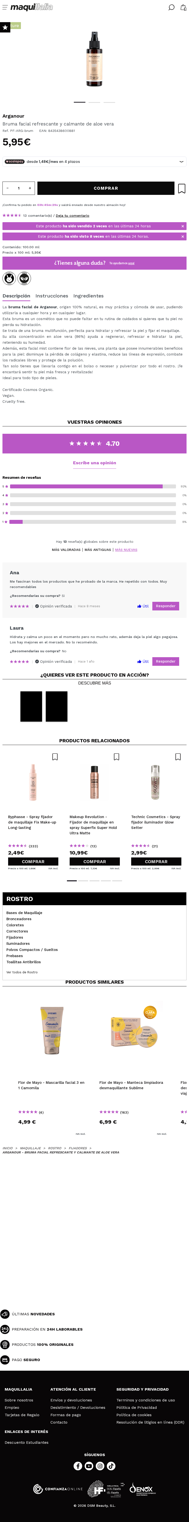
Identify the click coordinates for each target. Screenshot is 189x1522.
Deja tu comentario (72, 215)
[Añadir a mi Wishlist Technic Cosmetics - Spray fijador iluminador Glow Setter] (156, 756)
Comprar (33, 861)
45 (46, 205)
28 (54, 205)
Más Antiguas (98, 550)
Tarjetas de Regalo (22, 1415)
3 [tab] (109, 102)
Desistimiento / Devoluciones (77, 1408)
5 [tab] (117, 880)
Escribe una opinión (94, 462)
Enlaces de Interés (26, 1431)
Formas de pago (65, 1415)
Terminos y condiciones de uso (145, 1400)
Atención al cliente (73, 1389)
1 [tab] (79, 102)
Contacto (58, 1422)
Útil (145, 606)
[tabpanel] (94, 59)
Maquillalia (18, 1389)
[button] (31, 706)
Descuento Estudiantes (26, 1442)
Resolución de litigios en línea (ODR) (150, 1422)
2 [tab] (94, 102)
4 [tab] (106, 880)
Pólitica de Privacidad (136, 1408)
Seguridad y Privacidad (142, 1389)
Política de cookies (134, 1415)
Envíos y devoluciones (71, 1400)
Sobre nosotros (19, 1400)
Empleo (12, 1408)
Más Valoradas (66, 550)
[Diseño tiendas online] (143, 1489)
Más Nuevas (126, 550)
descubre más (94, 683)
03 (39, 205)
